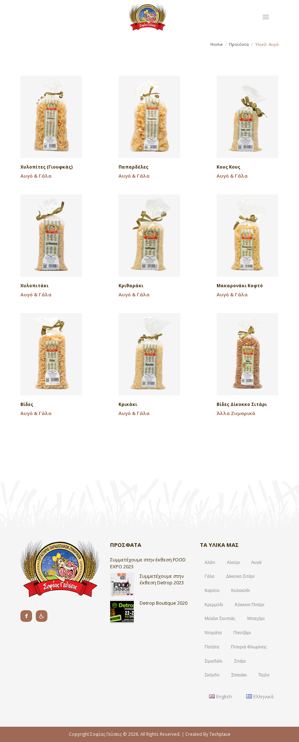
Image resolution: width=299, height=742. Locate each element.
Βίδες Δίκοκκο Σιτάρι (242, 404)
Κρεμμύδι (214, 604)
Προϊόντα (239, 44)
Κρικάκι (128, 404)
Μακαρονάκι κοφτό (240, 286)
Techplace (219, 734)
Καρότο (212, 590)
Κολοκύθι (240, 590)
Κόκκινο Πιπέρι (249, 604)
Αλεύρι (233, 562)
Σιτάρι (240, 661)
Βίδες (26, 404)
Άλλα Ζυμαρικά (236, 413)
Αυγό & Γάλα (35, 176)
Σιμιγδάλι (213, 661)
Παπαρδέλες (133, 167)
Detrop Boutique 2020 (163, 603)
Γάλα (209, 576)
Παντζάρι (242, 632)
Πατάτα (212, 647)
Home (216, 44)
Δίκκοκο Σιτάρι (240, 576)
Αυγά (256, 562)
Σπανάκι (239, 675)
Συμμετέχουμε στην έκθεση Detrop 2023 (162, 579)
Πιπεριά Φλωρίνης (249, 647)
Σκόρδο (212, 675)
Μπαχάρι (256, 618)
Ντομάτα (213, 632)
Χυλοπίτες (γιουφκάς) (46, 167)
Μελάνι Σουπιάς (220, 618)
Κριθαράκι (131, 286)
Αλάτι (210, 562)
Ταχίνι (263, 675)
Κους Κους (228, 167)
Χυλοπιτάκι (34, 286)
